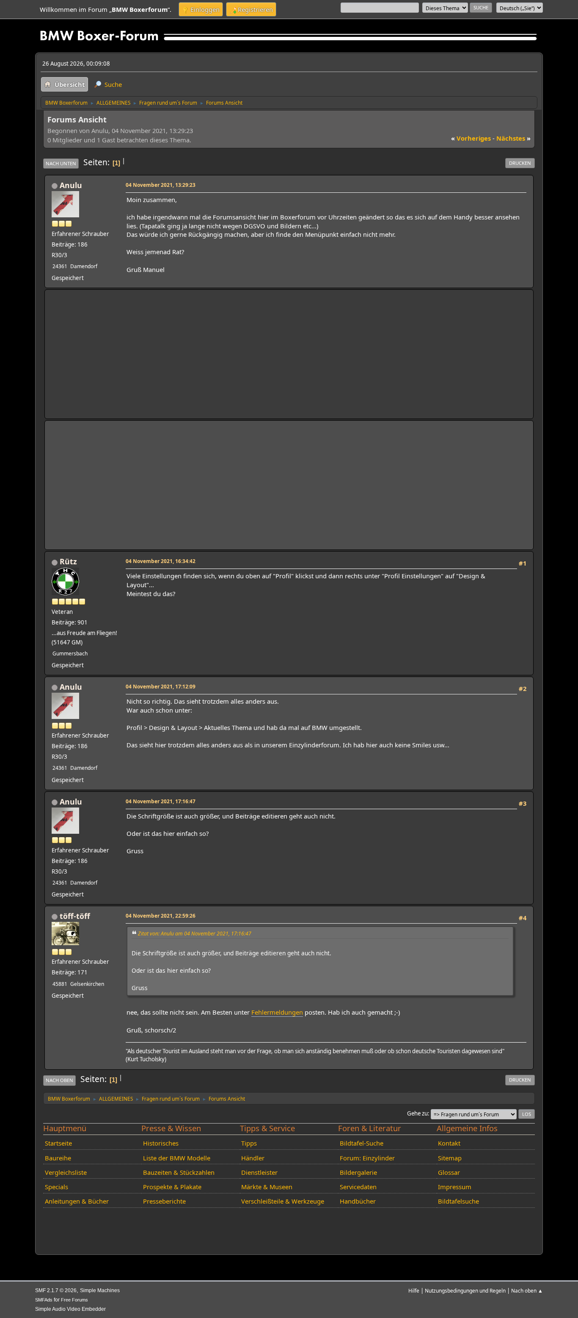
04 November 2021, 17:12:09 (160, 686)
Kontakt (449, 1143)
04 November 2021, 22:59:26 (160, 915)
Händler (252, 1158)
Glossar (449, 1172)
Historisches (161, 1143)
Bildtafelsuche (458, 1201)
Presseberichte (164, 1201)
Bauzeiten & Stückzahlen (179, 1172)
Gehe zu (417, 1113)
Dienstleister (259, 1172)
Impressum (454, 1186)
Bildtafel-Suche (361, 1143)
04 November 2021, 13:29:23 (160, 184)
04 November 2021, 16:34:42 (160, 561)
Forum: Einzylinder (367, 1158)
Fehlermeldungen (277, 1012)
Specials (56, 1186)
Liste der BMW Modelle (176, 1158)
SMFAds (43, 1299)
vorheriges (471, 138)
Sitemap (450, 1158)
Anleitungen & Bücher (77, 1201)
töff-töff (75, 916)
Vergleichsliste (66, 1172)
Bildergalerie (358, 1172)
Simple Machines (100, 1290)
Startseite (58, 1143)
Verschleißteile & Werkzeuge (282, 1201)
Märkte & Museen (266, 1186)
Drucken (520, 163)
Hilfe (413, 1290)
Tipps (249, 1143)
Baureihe (58, 1158)
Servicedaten (358, 1186)
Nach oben (59, 1080)
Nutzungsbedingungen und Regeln (465, 1290)
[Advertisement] (289, 354)
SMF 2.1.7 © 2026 (56, 1290)
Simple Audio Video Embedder (70, 1309)
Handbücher (358, 1201)
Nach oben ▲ (527, 1290)
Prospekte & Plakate (172, 1186)
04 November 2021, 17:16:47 (160, 801)
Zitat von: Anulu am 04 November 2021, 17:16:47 (194, 933)
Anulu (71, 185)
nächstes (513, 138)
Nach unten (61, 163)
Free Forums (74, 1299)
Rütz (68, 561)
